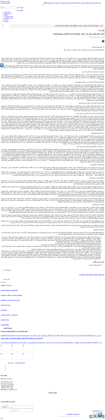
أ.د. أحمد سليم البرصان (98, 47)
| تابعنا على (30, 370)
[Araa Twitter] (4, 25)
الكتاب (47, 3)
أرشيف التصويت (64, 3)
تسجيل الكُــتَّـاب (88, 3)
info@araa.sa (4, 389)
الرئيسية (79, 25)
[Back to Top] (2, 418)
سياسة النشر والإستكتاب (73, 414)
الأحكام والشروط (20, 362)
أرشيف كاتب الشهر (54, 3)
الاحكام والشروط (73, 3)
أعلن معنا (81, 3)
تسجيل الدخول (97, 3)
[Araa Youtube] (4, 26)
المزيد (4, 328)
